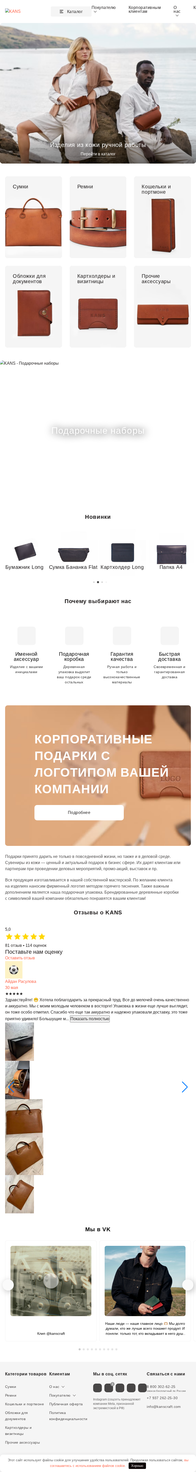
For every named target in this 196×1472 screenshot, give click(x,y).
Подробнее (79, 812)
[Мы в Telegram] (120, 1388)
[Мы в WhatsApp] (131, 1388)
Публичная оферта (66, 1404)
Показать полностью (89, 1019)
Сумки (10, 1387)
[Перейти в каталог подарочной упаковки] (98, 430)
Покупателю (60, 1395)
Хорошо (137, 1466)
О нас (54, 1387)
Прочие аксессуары (22, 1442)
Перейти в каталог (98, 154)
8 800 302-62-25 (161, 1387)
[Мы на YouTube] (142, 1388)
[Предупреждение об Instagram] (113, 1384)
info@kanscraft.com (164, 1407)
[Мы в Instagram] (108, 1388)
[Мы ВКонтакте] (97, 1388)
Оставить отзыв (20, 958)
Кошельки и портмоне (24, 1404)
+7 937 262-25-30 (162, 1398)
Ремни (10, 1395)
